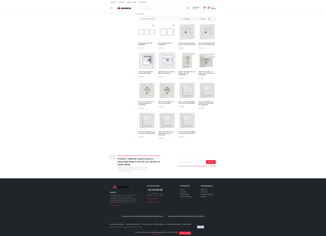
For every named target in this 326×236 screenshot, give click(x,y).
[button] (153, 25)
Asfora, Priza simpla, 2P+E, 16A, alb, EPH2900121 (166, 102)
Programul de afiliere (207, 194)
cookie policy (156, 234)
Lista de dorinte (142, 2)
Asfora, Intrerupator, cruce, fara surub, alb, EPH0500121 (146, 132)
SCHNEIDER (130, 14)
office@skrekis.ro (115, 205)
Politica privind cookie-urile (133, 224)
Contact (182, 189)
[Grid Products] (209, 19)
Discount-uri (204, 192)
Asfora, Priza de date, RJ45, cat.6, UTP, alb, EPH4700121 (207, 43)
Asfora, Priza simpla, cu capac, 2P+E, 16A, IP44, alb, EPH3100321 (207, 73)
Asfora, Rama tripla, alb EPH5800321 (145, 43)
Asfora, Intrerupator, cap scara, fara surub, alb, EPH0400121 (166, 133)
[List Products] (212, 19)
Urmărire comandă (131, 2)
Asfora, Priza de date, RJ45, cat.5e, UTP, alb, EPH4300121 (187, 43)
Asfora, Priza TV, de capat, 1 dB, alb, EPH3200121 (166, 72)
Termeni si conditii (146, 224)
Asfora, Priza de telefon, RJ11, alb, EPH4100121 (145, 72)
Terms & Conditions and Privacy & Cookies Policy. (204, 166)
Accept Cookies (185, 233)
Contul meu (121, 2)
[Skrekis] (123, 8)
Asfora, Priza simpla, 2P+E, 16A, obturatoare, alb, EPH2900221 (146, 103)
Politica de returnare (186, 196)
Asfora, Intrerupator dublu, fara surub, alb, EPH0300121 (187, 102)
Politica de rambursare (159, 224)
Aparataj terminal (122, 14)
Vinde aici (203, 196)
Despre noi (113, 2)
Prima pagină (113, 14)
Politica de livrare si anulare (173, 224)
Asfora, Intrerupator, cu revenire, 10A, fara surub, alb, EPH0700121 (206, 103)
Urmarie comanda (186, 224)
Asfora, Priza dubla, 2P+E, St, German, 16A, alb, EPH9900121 (187, 73)
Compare (154, 28)
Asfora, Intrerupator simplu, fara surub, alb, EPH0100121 (187, 132)
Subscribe (211, 162)
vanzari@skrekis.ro (153, 202)
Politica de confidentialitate (117, 224)
